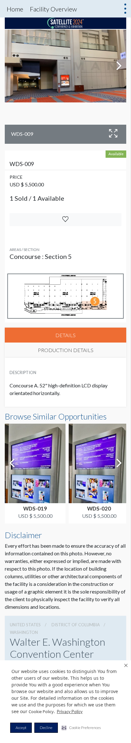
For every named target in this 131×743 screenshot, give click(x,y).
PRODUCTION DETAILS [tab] (65, 350)
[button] (81, 728)
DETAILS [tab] (65, 335)
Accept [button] (21, 727)
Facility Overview (53, 9)
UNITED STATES (25, 624)
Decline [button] (46, 727)
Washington (24, 632)
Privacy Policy (70, 711)
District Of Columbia (76, 624)
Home (15, 9)
